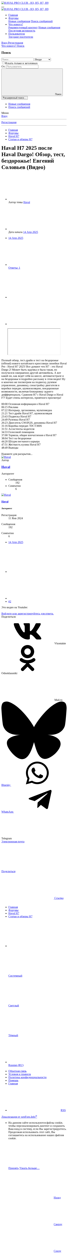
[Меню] (2, 6)
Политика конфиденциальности (27, 1077)
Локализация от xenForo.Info (19, 1116)
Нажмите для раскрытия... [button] (16, 453)
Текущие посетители (20, 36)
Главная (13, 15)
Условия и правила (19, 1074)
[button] (34, 945)
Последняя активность (21, 30)
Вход (4, 116)
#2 (9, 601)
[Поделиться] (34, 297)
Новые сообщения (19, 21)
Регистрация (8, 122)
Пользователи (16, 33)
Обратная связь (17, 1071)
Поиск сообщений (42, 21)
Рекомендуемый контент (23, 27)
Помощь (13, 1080)
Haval (26, 202)
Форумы (13, 18)
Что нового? (15, 24)
